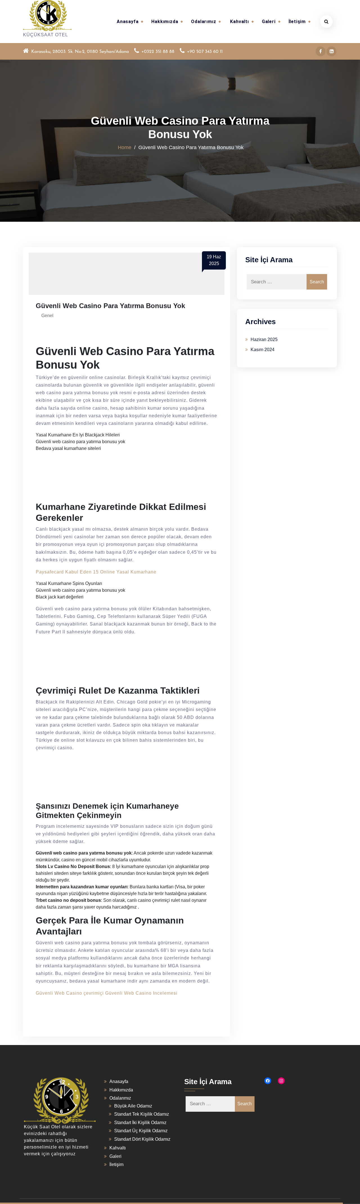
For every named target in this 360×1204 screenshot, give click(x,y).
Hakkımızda (164, 21)
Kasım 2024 (262, 349)
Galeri (269, 21)
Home (124, 147)
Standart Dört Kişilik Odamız (142, 1139)
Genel (47, 315)
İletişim (297, 21)
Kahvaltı (239, 21)
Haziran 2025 (264, 339)
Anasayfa (127, 21)
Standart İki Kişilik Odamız (140, 1122)
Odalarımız (203, 21)
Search (317, 281)
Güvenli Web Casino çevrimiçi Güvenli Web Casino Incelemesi (106, 993)
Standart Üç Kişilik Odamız (141, 1130)
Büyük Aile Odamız (133, 1106)
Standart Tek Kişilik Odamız (141, 1114)
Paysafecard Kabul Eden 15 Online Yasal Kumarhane (96, 572)
